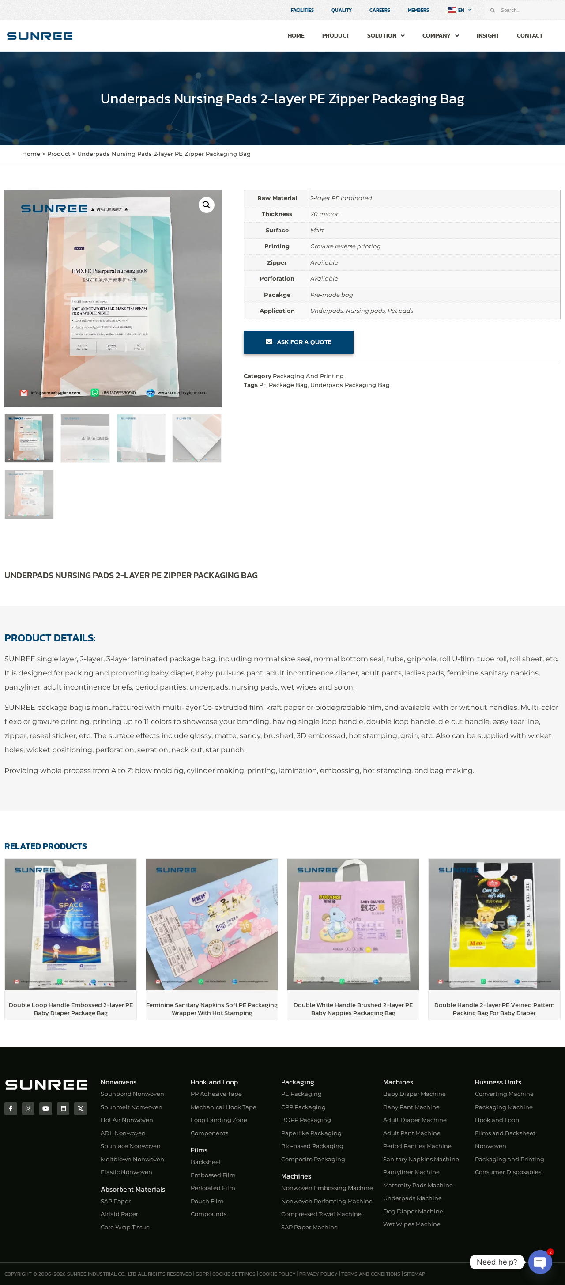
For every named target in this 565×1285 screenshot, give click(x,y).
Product (336, 35)
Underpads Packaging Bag (350, 384)
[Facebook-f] (10, 1108)
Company (436, 35)
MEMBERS (418, 10)
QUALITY (341, 10)
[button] (207, 205)
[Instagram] (28, 1108)
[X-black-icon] (80, 1108)
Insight (488, 35)
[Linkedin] (63, 1108)
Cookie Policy (277, 1274)
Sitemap (414, 1274)
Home (296, 35)
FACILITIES (302, 10)
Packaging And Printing (308, 375)
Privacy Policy (318, 1274)
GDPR (202, 1274)
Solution (381, 35)
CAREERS (379, 10)
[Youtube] (45, 1108)
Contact (530, 35)
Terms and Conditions (370, 1274)
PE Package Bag (283, 384)
